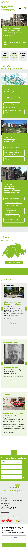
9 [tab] (21, 331)
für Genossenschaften (12, 205)
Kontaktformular (5, 511)
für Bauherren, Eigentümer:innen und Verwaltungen (12, 210)
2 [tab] (6, 331)
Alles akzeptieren (14, 545)
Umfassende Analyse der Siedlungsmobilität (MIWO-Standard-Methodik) (11, 152)
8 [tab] (19, 331)
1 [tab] (4, 331)
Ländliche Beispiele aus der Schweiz (11, 220)
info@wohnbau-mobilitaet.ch (8, 507)
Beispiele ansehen (15, 263)
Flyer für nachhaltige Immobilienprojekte (12, 303)
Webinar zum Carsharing (13, 413)
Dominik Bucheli (11, 367)
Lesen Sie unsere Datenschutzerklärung (13, 532)
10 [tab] (23, 331)
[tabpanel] (14, 306)
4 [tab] (10, 331)
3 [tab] (8, 331)
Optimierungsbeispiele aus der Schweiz (12, 158)
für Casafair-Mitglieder (12, 216)
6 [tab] (15, 331)
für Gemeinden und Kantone (13, 202)
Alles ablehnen (14, 541)
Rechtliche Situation (9, 107)
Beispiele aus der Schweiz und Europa (12, 111)
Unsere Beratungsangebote (11, 104)
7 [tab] (17, 331)
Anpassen (14, 537)
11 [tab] (14, 333)
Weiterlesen (12, 323)
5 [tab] (13, 331)
